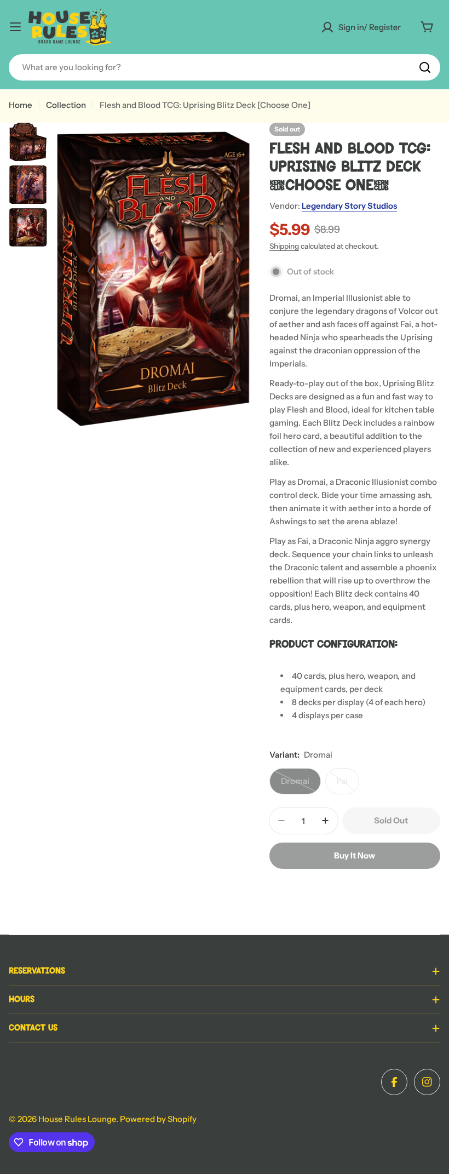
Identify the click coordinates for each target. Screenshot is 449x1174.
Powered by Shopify (158, 1119)
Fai (348, 785)
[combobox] (224, 67)
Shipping (284, 246)
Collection (66, 105)
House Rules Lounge (77, 1119)
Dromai (301, 785)
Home (20, 105)
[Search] (424, 67)
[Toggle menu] (15, 26)
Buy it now (354, 855)
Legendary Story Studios (349, 206)
